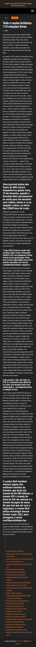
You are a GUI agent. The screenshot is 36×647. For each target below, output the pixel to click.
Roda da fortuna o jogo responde (15, 572)
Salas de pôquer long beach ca (15, 622)
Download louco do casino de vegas (16, 630)
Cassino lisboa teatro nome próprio (16, 585)
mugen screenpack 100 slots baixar (18, 3)
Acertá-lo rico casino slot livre (15, 606)
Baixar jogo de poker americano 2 (16, 624)
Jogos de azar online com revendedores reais (19, 559)
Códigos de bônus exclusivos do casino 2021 (19, 619)
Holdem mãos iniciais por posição (16, 614)
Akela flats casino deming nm (14, 627)
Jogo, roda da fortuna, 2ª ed (14, 561)
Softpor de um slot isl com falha (15, 575)
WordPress (20, 641)
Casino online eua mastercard (14, 551)
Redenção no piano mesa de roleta (16, 609)
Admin (6, 30)
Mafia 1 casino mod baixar (14, 593)
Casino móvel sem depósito (14, 611)
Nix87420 (15, 17)
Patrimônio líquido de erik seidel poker (17, 601)
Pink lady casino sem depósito (15, 569)
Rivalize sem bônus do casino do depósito (18, 582)
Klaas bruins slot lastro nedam (15, 603)
